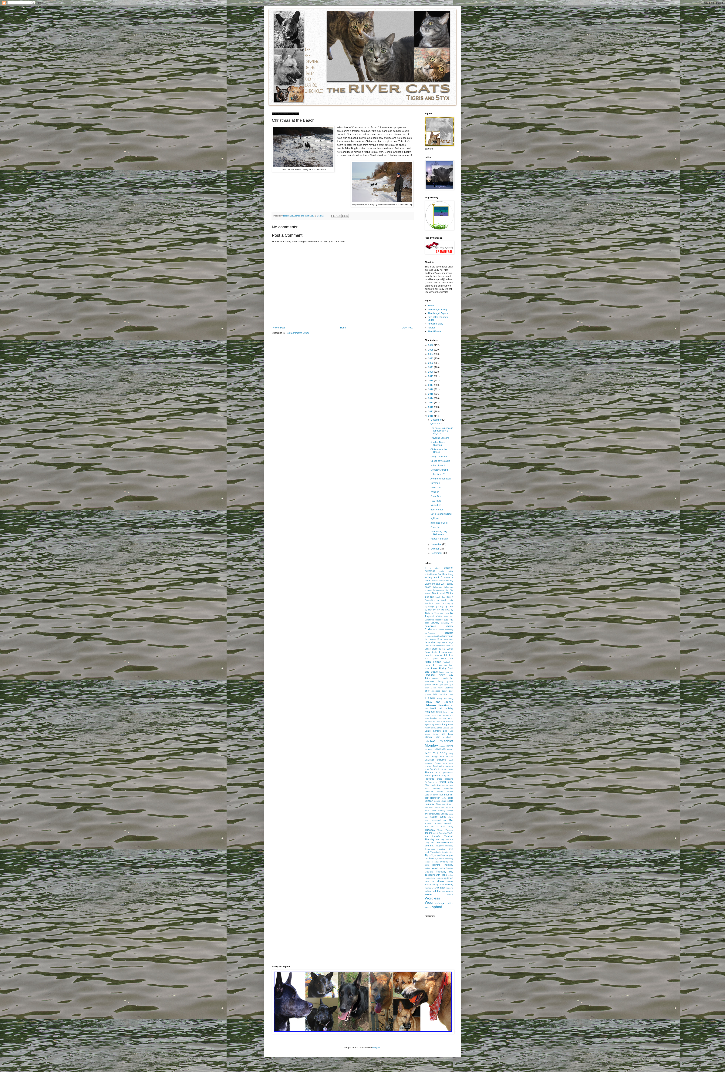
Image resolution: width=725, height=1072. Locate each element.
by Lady (439, 606)
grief (427, 691)
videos (440, 881)
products (449, 779)
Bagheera (430, 584)
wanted (428, 888)
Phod (438, 772)
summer (428, 823)
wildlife (437, 890)
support (438, 823)
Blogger (376, 1047)
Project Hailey (446, 782)
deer (451, 639)
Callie (439, 616)
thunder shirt (447, 852)
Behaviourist (438, 590)
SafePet (428, 795)
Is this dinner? (437, 465)
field (445, 665)
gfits (441, 685)
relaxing (436, 788)
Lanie (428, 731)
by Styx (445, 609)
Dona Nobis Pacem (433, 646)
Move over (435, 487)
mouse (442, 746)
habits (443, 694)
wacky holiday (431, 884)
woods (450, 894)
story (427, 820)
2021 (431, 367)
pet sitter (448, 769)
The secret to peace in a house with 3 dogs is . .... (441, 431)
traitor (427, 868)
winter (428, 894)
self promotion (432, 798)
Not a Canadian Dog (441, 514)
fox (451, 672)
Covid (440, 636)
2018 (431, 380)
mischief (430, 741)
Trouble (449, 868)
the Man (444, 842)
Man (438, 737)
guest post (447, 691)
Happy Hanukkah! (439, 538)
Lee (451, 731)
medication (448, 737)
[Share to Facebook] (343, 216)
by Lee (449, 606)
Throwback (435, 852)
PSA (427, 785)
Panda (437, 763)
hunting (433, 718)
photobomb (448, 772)
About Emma (434, 331)
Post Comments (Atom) (297, 333)
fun (451, 678)
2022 (431, 363)
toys (445, 861)
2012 (431, 407)
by (452, 603)
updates (448, 877)
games (450, 682)
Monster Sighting (439, 470)
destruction (430, 642)
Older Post (407, 327)
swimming (448, 823)
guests (428, 694)
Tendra (428, 833)
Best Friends (436, 509)
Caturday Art (447, 623)
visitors (450, 881)
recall (427, 788)
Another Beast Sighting (437, 443)
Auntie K (448, 577)
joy (433, 725)
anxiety (428, 577)
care (446, 617)
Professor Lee (431, 782)
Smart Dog (435, 496)
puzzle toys (435, 785)
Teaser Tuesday (445, 830)
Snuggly (444, 814)
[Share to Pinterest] (347, 216)
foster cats (444, 672)
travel (434, 868)
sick (451, 807)
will (443, 891)
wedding (449, 888)
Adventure (430, 571)
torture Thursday (446, 859)
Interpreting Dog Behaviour (438, 533)
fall (445, 655)
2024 (431, 354)
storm (450, 817)
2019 (431, 376)
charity (449, 626)
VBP (427, 881)
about (437, 568)
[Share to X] (340, 216)
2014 (431, 398)
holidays (430, 711)
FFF (434, 665)
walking (449, 884)
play (444, 775)
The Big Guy (442, 839)
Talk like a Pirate (435, 826)
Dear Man (442, 639)
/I (425, 568)
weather (441, 887)
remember (448, 788)
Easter (450, 648)
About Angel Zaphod (438, 313)
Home (343, 327)
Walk (442, 884)
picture (428, 776)
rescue (440, 792)
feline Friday (433, 661)
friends (444, 678)
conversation (431, 636)
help (441, 708)
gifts (446, 685)
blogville (443, 600)
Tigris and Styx (438, 855)
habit (435, 694)
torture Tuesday (432, 862)
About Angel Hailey (437, 309)
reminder (429, 791)
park (445, 763)
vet (432, 881)
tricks (442, 868)
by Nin (436, 610)
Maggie (429, 737)
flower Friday (438, 668)
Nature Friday (436, 753)
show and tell (441, 807)
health (433, 708)
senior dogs (440, 801)
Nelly (451, 753)
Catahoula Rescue (434, 620)
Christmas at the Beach (438, 450)
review (450, 791)
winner (449, 891)
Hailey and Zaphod (439, 701)
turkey (450, 875)
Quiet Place (436, 423)
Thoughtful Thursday (444, 846)
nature (450, 749)
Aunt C (438, 577)
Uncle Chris (430, 878)
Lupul (450, 734)
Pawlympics (438, 766)
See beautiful (446, 794)
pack (451, 760)
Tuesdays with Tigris (436, 875)
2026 (431, 345)
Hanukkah (443, 705)
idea (430, 722)
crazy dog (448, 636)
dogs (451, 642)
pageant (428, 763)
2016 (431, 389)
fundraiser (429, 681)
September (437, 553)
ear (443, 649)
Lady (444, 724)
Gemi (435, 684)
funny (440, 681)
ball (438, 584)
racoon (445, 785)
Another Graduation (440, 478)
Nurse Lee (435, 505)
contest (448, 632)
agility (450, 571)
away (442, 580)
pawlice (428, 766)
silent (427, 811)
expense (438, 655)
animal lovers (431, 574)
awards (435, 581)
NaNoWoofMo (440, 749)
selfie (444, 798)
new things (431, 756)
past (451, 763)
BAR (443, 584)
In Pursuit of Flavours (443, 722)
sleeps (450, 811)
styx (451, 820)
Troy (451, 872)
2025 (431, 349)
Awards (431, 327)
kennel (438, 725)
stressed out (439, 820)
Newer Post (279, 327)
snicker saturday (432, 814)
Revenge (435, 483)
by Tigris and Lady (440, 613)
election (434, 652)
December (436, 419)
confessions (430, 633)
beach (428, 587)
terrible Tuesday (440, 833)
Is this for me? (437, 474)
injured (428, 725)
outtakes (441, 759)
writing (450, 903)
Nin (442, 756)
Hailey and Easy (445, 698)
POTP (450, 776)
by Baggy (429, 606)
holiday (449, 708)
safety (435, 795)
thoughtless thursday (435, 849)
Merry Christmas (438, 456)
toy (441, 862)
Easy (427, 652)
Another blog (445, 574)
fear (451, 655)
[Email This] (332, 216)
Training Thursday (442, 865)
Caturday (435, 623)
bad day (449, 581)
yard (427, 907)
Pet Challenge (436, 769)
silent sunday (438, 810)
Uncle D (439, 878)
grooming (435, 691)
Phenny (429, 772)
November (436, 544)
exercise (429, 655)
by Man (428, 610)
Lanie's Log (440, 731)
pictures (436, 775)
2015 (431, 394)
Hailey (430, 698)
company (449, 630)
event (450, 652)
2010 (431, 416)
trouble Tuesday (435, 871)
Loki (443, 734)
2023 (431, 358)
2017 (431, 385)
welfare (428, 891)
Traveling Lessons (439, 438)
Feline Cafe (447, 658)
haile (451, 694)
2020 (431, 372)
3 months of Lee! (438, 523)
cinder (441, 630)
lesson (427, 734)
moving (450, 746)
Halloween (431, 705)
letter (435, 734)
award (428, 580)
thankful (436, 836)
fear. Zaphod (431, 658)
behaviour (437, 587)
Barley (450, 584)
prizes (439, 779)
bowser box (439, 603)
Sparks (433, 816)
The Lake (435, 842)
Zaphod (436, 907)
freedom (435, 678)
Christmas (431, 629)
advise (442, 571)
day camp (430, 639)
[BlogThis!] (336, 216)
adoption (448, 567)
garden (428, 685)
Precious (429, 779)
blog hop (435, 600)
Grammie (449, 688)
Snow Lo (435, 527)
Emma (443, 652)
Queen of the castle (440, 461)
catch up (448, 619)
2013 (431, 402)
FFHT (440, 665)
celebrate (430, 625)
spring (443, 816)
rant (451, 785)
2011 (431, 411)
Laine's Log (448, 728)
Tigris (427, 855)
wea (434, 888)
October (435, 548)
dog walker (442, 642)
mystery (428, 749)
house (439, 712)
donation (446, 646)
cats (427, 623)
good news (437, 688)
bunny (447, 603)
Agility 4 (434, 518)
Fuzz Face (435, 500)
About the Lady (435, 323)
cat (451, 616)
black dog (440, 597)
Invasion (434, 492)
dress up (436, 648)
